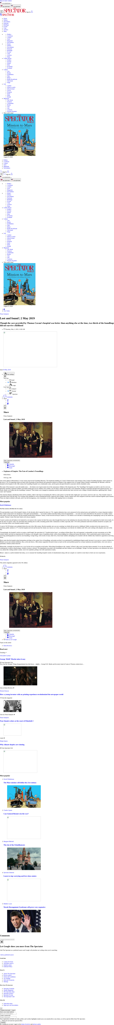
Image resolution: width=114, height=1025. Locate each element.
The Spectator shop (9, 992)
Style (8, 95)
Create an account (5, 1010)
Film (8, 76)
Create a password (5, 1015)
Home (5, 18)
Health (9, 97)
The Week (10, 100)
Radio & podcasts (12, 79)
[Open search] (1, 172)
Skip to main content (6, 1)
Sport (8, 93)
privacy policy (37, 1024)
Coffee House (7, 58)
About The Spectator (9, 973)
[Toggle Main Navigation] (2, 11)
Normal (14, 391)
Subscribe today (8, 1003)
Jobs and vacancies (9, 980)
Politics (9, 34)
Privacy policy (8, 975)
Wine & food (10, 89)
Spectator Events (8, 995)
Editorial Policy (8, 966)
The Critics (7, 311)
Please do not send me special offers (12, 1020)
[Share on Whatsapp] (8, 404)
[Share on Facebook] (8, 400)
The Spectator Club (9, 996)
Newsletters (7, 21)
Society (9, 61)
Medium (14, 382)
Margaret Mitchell (9, 841)
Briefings (6, 25)
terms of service (25, 1024)
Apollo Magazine (8, 990)
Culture (9, 37)
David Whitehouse (5, 505)
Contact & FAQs (8, 962)
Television (10, 81)
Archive (6, 29)
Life (5, 84)
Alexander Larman (5, 655)
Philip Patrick (4, 741)
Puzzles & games (12, 111)
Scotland (9, 68)
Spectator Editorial (9, 872)
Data (8, 65)
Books (9, 73)
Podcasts (6, 23)
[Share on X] (8, 402)
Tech (8, 39)
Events (5, 26)
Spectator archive (8, 993)
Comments (9, 397)
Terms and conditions (10, 977)
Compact (13, 389)
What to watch (11, 87)
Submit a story (8, 965)
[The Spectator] (15, 12)
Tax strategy (7, 978)
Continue (3, 1022)
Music (9, 77)
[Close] (2, 942)
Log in (13, 1010)
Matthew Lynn (8, 904)
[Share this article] (5, 406)
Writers (6, 20)
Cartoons (9, 110)
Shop (5, 31)
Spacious (14, 394)
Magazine (10, 41)
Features (9, 101)
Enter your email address (7, 1012)
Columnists (10, 103)
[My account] (32, 12)
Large (14, 385)
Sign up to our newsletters (11, 1005)
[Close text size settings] (5, 376)
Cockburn (10, 36)
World (9, 63)
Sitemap (6, 981)
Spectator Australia (9, 988)
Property (9, 92)
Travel (9, 90)
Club (5, 28)
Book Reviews (8, 645)
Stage (8, 82)
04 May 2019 (7, 369)
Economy (10, 66)
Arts (8, 71)
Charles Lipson (8, 810)
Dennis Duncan (4, 691)
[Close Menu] (1, 174)
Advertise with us (8, 963)
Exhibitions (10, 74)
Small (12, 380)
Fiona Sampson (4, 559)
